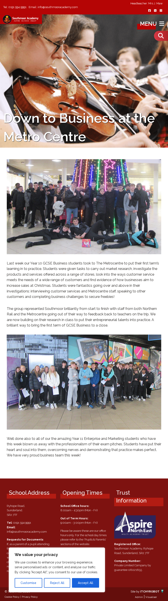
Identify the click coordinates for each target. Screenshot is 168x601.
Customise (28, 583)
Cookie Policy (12, 596)
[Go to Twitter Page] (155, 10)
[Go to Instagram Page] (161, 10)
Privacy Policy (30, 596)
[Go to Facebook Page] (149, 10)
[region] (57, 569)
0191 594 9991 (17, 7)
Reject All (57, 583)
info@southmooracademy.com (58, 7)
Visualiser (151, 597)
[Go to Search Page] (161, 36)
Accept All (85, 583)
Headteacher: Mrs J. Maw (146, 3)
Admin (139, 597)
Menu (149, 24)
